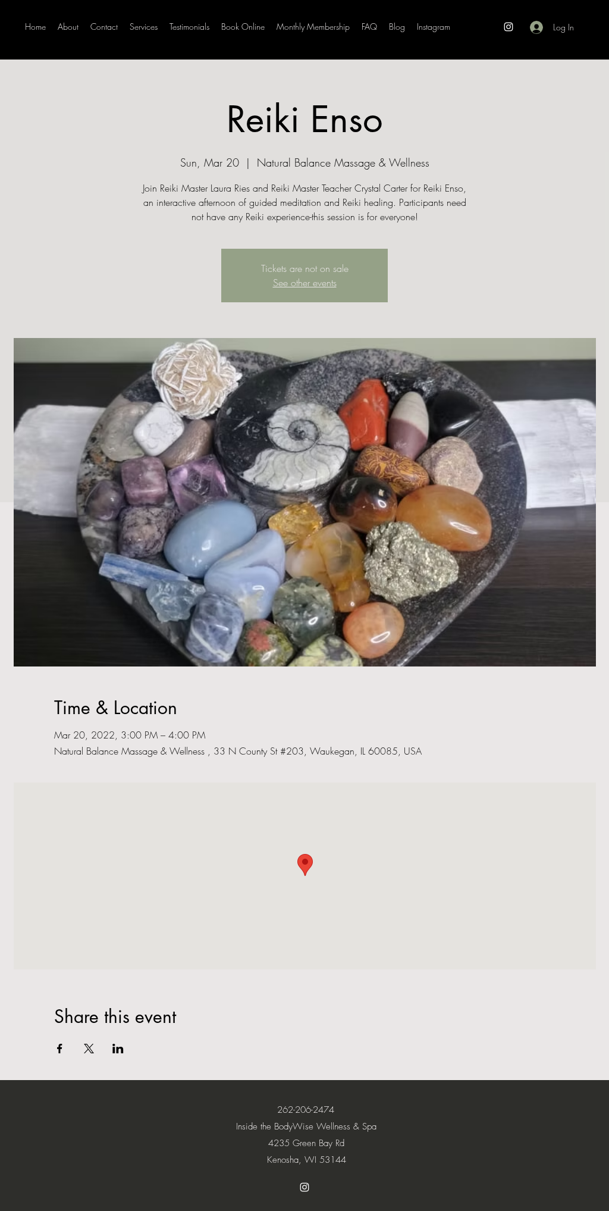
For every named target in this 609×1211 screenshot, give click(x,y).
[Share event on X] (89, 1048)
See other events (305, 282)
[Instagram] (508, 27)
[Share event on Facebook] (59, 1048)
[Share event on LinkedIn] (118, 1048)
